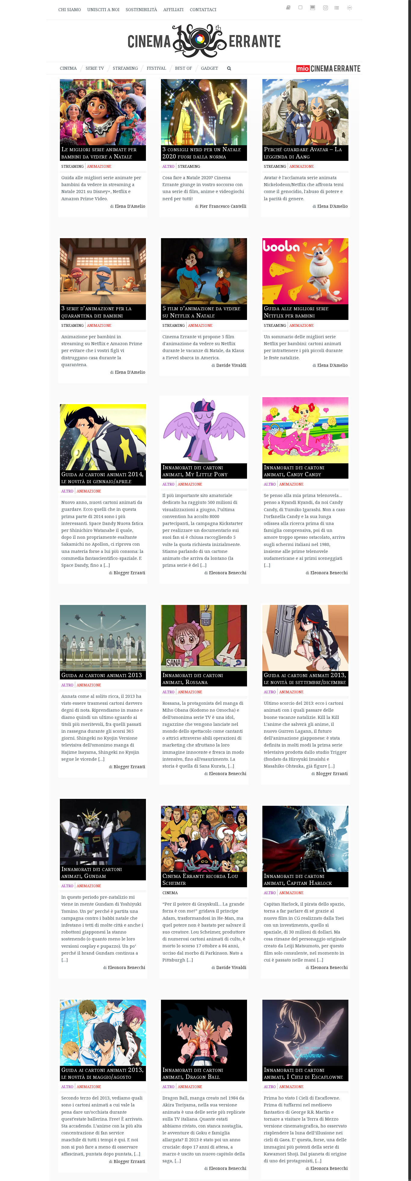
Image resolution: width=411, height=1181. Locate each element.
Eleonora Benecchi (227, 572)
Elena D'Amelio (130, 206)
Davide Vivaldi (231, 365)
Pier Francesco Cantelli (223, 206)
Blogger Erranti (129, 572)
